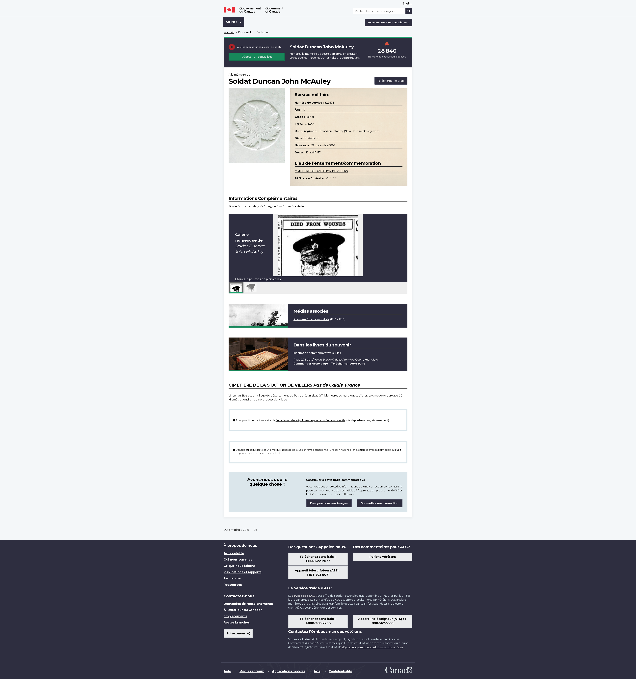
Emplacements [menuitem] (235, 616)
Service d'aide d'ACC (303, 595)
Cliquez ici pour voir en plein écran (258, 279)
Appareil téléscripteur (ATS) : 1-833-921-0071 (318, 573)
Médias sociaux (251, 671)
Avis (317, 671)
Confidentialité (340, 671)
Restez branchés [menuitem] (237, 622)
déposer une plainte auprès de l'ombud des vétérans (372, 647)
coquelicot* (302, 57)
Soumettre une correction (379, 503)
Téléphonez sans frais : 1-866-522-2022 (318, 559)
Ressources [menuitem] (233, 585)
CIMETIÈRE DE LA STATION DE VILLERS (321, 171)
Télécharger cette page (348, 363)
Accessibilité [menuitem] (234, 553)
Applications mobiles (288, 671)
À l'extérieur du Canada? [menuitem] (243, 610)
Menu (235, 22)
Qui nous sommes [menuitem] (238, 559)
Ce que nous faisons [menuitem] (239, 566)
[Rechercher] (408, 11)
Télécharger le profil (391, 80)
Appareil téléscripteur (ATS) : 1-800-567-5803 (382, 621)
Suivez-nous (239, 634)
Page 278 (299, 359)
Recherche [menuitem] (232, 578)
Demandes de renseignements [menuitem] (248, 604)
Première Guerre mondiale (311, 319)
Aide (227, 671)
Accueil (229, 32)
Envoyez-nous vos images (329, 503)
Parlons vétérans (383, 557)
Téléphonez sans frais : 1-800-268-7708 (318, 621)
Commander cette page (310, 363)
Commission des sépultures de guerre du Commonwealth (310, 420)
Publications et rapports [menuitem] (242, 572)
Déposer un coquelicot (256, 56)
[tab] (236, 287)
